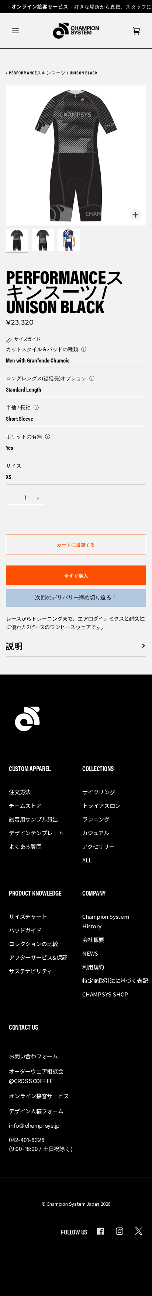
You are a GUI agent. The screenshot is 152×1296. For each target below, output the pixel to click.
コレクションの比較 (33, 944)
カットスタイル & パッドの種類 (42, 349)
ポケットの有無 (24, 436)
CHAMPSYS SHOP (105, 994)
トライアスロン (101, 805)
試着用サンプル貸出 (33, 819)
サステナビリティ (30, 971)
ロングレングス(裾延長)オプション (46, 378)
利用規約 (93, 967)
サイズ (13, 465)
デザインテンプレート (36, 833)
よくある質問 (25, 846)
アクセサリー (98, 846)
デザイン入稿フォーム (36, 1111)
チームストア (25, 805)
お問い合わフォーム (33, 1056)
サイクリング (98, 792)
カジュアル (95, 833)
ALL (86, 860)
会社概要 (93, 939)
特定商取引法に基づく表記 (115, 980)
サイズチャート (28, 916)
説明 (14, 645)
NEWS (90, 953)
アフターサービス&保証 (38, 957)
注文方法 (20, 792)
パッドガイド (25, 930)
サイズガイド (27, 339)
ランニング (96, 819)
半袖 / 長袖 (18, 407)
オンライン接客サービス (39, 1096)
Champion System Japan (72, 1203)
